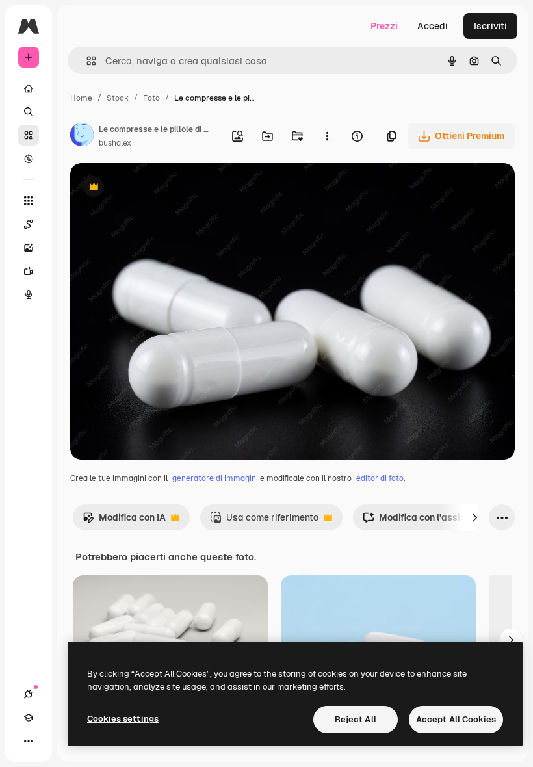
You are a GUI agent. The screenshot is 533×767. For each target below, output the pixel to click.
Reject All (355, 719)
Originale (156, 188)
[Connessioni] (28, 694)
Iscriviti (490, 26)
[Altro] (28, 741)
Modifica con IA (124, 521)
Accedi (432, 26)
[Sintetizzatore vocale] (28, 294)
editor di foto (380, 478)
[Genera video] (28, 271)
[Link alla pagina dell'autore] (82, 136)
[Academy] (28, 717)
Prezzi (384, 26)
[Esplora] (28, 158)
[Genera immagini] (28, 247)
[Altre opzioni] (327, 136)
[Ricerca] (28, 111)
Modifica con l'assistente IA (431, 521)
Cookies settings (123, 718)
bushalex (115, 143)
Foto (151, 98)
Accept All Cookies (456, 719)
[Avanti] (474, 517)
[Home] (28, 88)
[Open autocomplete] (86, 61)
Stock (118, 98)
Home (81, 98)
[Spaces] (28, 224)
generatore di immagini (215, 478)
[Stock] (28, 135)
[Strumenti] (28, 200)
